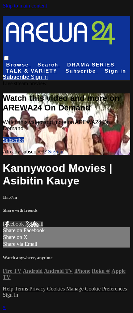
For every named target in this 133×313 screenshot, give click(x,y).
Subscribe (13, 140)
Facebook (14, 224)
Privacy (38, 289)
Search (49, 65)
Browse (18, 65)
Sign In (39, 77)
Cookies (56, 289)
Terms (22, 289)
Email (37, 224)
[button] (6, 58)
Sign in (115, 71)
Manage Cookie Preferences (96, 289)
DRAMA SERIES (91, 65)
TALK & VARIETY (31, 71)
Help (9, 289)
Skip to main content (25, 6)
